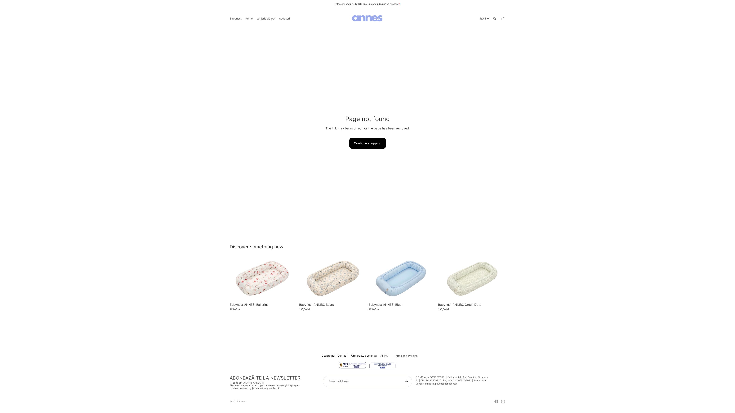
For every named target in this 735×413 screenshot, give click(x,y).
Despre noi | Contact (334, 355)
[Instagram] (503, 401)
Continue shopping (367, 143)
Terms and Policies (405, 355)
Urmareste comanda (364, 355)
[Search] (494, 18)
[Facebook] (496, 401)
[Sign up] (406, 381)
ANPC (384, 355)
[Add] (290, 294)
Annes (241, 401)
